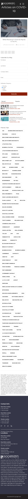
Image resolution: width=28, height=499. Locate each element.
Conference (5, 253)
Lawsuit (15, 280)
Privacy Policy (9, 431)
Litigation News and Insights (10, 150)
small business (19, 230)
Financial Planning (19, 266)
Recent (4, 101)
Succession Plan (6, 313)
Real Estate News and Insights (10, 140)
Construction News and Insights (11, 183)
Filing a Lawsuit (6, 200)
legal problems (15, 346)
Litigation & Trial (7, 144)
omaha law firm (6, 230)
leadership (17, 227)
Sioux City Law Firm (7, 210)
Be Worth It (5, 170)
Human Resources (16, 173)
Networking (5, 290)
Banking (4, 240)
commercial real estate (8, 223)
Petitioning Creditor (17, 296)
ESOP (16, 260)
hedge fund (19, 343)
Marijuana (5, 283)
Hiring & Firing (6, 276)
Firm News (5, 134)
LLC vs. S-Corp (6, 280)
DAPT (12, 256)
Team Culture (6, 316)
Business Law (15, 154)
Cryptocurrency (6, 187)
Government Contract (8, 273)
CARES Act (4, 157)
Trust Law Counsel (7, 329)
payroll (4, 353)
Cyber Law (18, 187)
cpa (16, 177)
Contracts (15, 253)
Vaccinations (5, 336)
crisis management (14, 339)
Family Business (6, 266)
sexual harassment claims (9, 356)
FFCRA (17, 193)
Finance (17, 163)
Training (16, 326)
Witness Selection (18, 336)
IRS (14, 276)
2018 (11, 233)
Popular (17, 101)
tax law (4, 233)
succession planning (8, 359)
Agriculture (17, 236)
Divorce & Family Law (17, 190)
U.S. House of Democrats (8, 333)
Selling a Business (7, 207)
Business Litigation (7, 147)
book (3, 339)
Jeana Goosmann (9, 44)
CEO (3, 130)
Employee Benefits (7, 193)
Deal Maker (5, 190)
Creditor (4, 256)
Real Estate (5, 299)
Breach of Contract (7, 246)
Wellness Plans (19, 220)
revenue (12, 353)
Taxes (3, 167)
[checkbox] (14, 88)
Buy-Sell (16, 180)
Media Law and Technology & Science (12, 286)
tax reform (20, 359)
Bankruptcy (13, 240)
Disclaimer (3, 431)
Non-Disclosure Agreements (10, 293)
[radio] (14, 86)
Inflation (22, 200)
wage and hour (16, 363)
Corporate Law (15, 157)
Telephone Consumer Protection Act (12, 323)
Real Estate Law (6, 163)
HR (15, 200)
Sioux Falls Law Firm (7, 213)
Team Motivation (18, 316)
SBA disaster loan (17, 299)
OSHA (22, 293)
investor (4, 346)
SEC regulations (6, 303)
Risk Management (7, 177)
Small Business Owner (8, 217)
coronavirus (20, 147)
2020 (17, 233)
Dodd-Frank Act (6, 260)
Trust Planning (6, 220)
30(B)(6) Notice (6, 236)
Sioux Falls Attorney (8, 309)
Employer (4, 173)
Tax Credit (18, 313)
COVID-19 (13, 134)
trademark (5, 363)
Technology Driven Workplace (10, 319)
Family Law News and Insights (10, 197)
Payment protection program (10, 203)
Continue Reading (14, 28)
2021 (23, 167)
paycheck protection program (10, 349)
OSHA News (5, 296)
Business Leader (16, 170)
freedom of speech (7, 343)
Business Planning (20, 250)
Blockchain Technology (9, 243)
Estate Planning (19, 160)
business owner (13, 167)
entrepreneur (6, 180)
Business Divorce (6, 250)
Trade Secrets (6, 326)
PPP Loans (5, 154)
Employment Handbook (8, 263)
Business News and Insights (15, 130)
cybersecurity (6, 227)
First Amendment (6, 270)
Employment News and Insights (10, 137)
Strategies (21, 217)
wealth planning (7, 366)
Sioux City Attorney (7, 306)
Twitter (19, 329)
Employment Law (6, 160)
